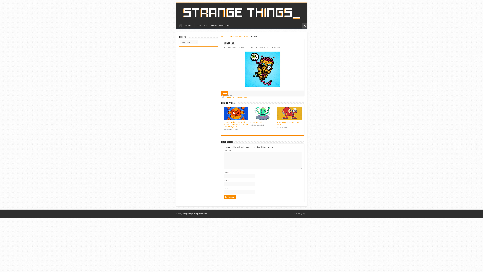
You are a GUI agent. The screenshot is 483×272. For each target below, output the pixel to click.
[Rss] (294, 213)
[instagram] (304, 213)
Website (227, 188)
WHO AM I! (189, 26)
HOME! (180, 25)
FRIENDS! (213, 26)
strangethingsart (231, 47)
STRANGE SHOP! (201, 26)
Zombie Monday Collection (238, 36)
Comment (228, 150)
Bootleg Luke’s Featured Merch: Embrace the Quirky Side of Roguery (236, 124)
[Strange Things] (241, 13)
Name (226, 173)
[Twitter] (299, 213)
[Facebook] (296, 213)
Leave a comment (264, 47)
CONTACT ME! (224, 26)
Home (225, 36)
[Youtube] (302, 213)
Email (226, 180)
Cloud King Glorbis (258, 122)
